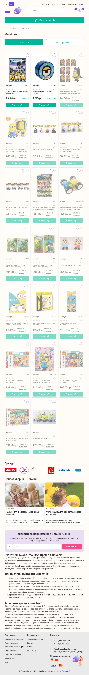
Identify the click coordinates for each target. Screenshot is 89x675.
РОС (6, 4)
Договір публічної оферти (14, 647)
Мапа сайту (31, 650)
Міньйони (25, 29)
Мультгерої (14, 29)
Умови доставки (11, 650)
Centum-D (66, 671)
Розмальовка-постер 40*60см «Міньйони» (17, 92)
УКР (11, 4)
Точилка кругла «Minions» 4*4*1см (42, 92)
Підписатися (72, 546)
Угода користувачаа (35, 639)
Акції (81, 4)
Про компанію (10, 658)
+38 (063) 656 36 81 (62, 640)
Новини (30, 647)
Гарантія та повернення (14, 639)
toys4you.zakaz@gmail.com (66, 649)
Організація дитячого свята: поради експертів (63, 513)
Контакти (72, 4)
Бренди (62, 4)
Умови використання (13, 654)
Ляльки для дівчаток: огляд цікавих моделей (23, 513)
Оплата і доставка (48, 4)
